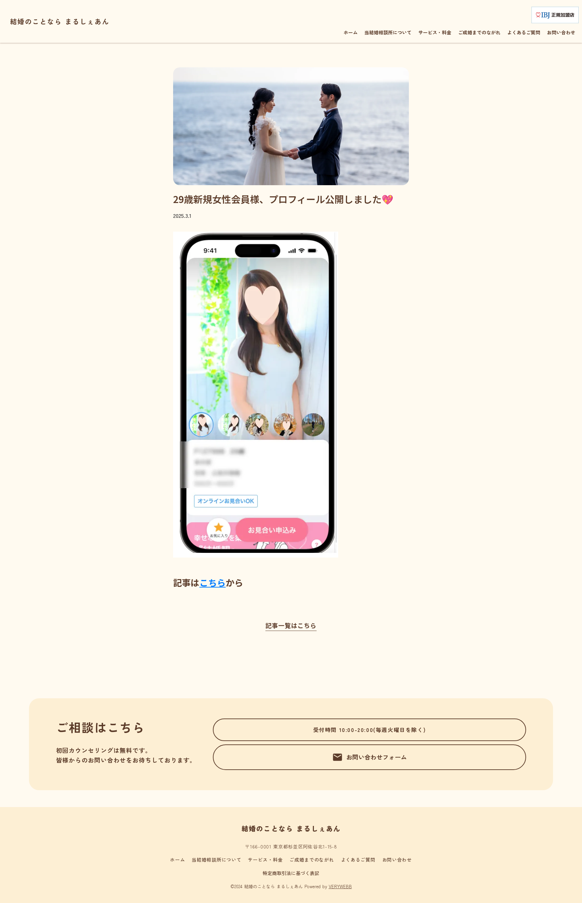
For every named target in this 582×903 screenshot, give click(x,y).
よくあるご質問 (358, 860)
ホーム (177, 860)
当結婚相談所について (216, 860)
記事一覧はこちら (290, 625)
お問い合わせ (397, 860)
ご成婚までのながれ (311, 860)
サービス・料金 (265, 860)
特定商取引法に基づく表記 (291, 873)
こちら (212, 582)
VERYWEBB (340, 886)
